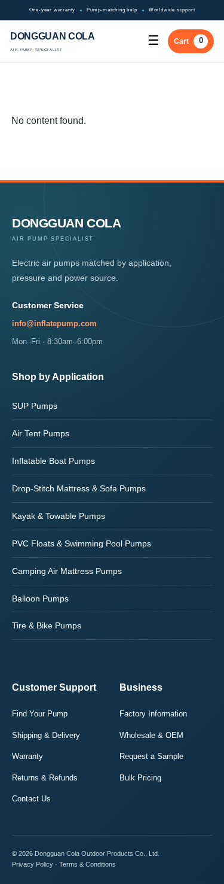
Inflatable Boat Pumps (53, 461)
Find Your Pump (39, 713)
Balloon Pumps (40, 598)
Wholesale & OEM (151, 735)
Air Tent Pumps (40, 433)
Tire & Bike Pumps (46, 625)
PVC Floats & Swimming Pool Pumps (81, 543)
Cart (188, 40)
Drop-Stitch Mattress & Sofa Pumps (79, 488)
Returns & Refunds (45, 777)
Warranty (27, 756)
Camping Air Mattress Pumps (67, 571)
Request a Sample (151, 756)
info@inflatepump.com (54, 323)
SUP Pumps (34, 406)
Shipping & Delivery (46, 735)
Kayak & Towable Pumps (58, 516)
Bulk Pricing (140, 777)
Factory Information (153, 713)
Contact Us (31, 798)
